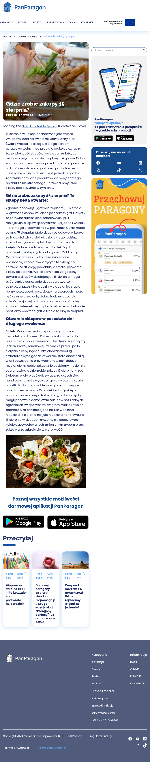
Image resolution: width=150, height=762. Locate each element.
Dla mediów (138, 683)
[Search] (144, 50)
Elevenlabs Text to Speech (39, 126)
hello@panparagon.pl (52, 748)
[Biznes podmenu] (27, 22)
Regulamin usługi (101, 736)
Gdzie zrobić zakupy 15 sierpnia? (60, 36)
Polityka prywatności (16, 748)
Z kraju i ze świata (27, 36)
